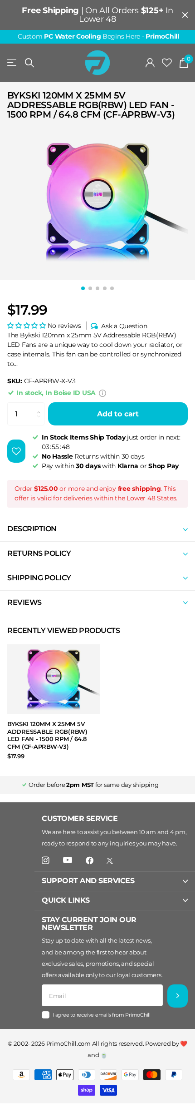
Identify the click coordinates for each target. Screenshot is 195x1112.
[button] (26, 325)
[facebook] (89, 861)
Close (185, 15)
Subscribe (177, 996)
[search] (29, 63)
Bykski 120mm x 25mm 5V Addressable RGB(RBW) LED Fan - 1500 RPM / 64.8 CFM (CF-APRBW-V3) (47, 735)
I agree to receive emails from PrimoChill (102, 1015)
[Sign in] (150, 63)
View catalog (12, 63)
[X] (110, 861)
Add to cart (118, 414)
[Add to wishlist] (16, 451)
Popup (102, 393)
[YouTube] (67, 860)
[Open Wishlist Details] (167, 62)
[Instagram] (45, 861)
